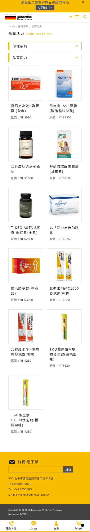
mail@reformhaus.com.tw (34, 494)
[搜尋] (85, 17)
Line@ (33, 528)
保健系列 (23, 26)
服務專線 (11, 528)
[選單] (77, 17)
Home (11, 26)
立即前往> (45, 7)
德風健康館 (18, 17)
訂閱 (68, 469)
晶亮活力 (37, 26)
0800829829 (22, 484)
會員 (56, 528)
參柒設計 (24, 514)
